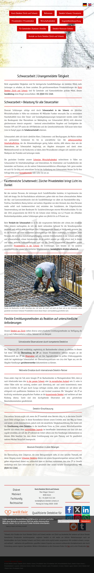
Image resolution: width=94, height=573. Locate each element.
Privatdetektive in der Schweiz (26, 245)
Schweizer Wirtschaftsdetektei (45, 159)
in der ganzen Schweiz (35, 381)
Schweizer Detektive (29, 458)
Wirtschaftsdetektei (48, 20)
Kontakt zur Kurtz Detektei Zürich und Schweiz (46, 36)
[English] (89, 4)
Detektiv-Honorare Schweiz (63, 28)
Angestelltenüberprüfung (71, 20)
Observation (30, 356)
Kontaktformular (25, 172)
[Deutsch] (84, 4)
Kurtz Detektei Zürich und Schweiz (24, 13)
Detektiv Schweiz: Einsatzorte (70, 13)
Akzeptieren (86, 521)
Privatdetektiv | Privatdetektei (23, 20)
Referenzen (48, 13)
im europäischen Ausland (59, 381)
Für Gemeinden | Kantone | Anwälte (32, 28)
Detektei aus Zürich (18, 330)
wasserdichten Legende (34, 429)
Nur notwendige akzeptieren (68, 521)
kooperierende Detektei (55, 394)
